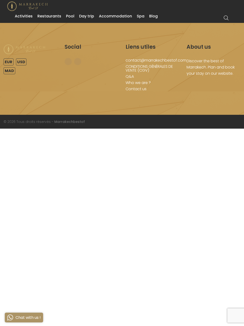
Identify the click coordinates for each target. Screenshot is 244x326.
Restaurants (49, 16)
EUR (8, 62)
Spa (140, 16)
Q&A (130, 76)
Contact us (136, 89)
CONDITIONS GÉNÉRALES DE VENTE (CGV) (149, 68)
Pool (70, 16)
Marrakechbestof (69, 121)
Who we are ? (138, 82)
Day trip (86, 16)
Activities (24, 16)
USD (21, 62)
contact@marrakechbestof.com (156, 60)
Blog (153, 16)
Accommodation (115, 16)
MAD (9, 71)
